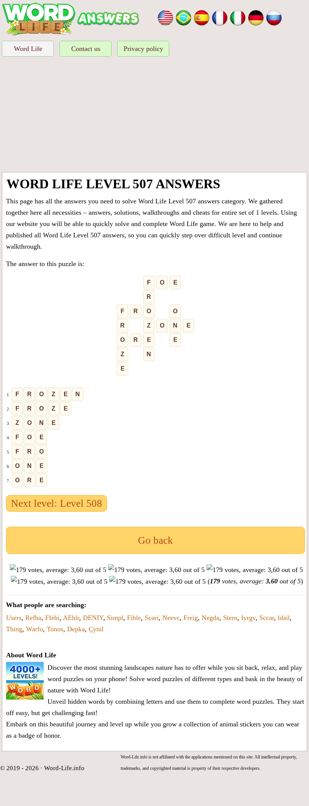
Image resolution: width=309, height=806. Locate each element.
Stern (230, 617)
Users (13, 617)
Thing (14, 629)
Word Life (28, 48)
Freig (191, 617)
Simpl (115, 617)
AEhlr (71, 617)
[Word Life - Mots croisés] (220, 17)
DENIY (93, 617)
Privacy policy (143, 48)
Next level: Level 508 (56, 503)
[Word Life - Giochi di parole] (238, 17)
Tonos (55, 629)
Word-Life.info (64, 768)
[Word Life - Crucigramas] (202, 17)
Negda (210, 617)
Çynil (96, 629)
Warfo (34, 629)
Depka (76, 629)
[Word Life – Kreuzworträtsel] (256, 17)
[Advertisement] (154, 115)
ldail (284, 617)
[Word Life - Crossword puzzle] (165, 17)
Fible (134, 617)
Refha (33, 617)
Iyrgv (248, 617)
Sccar (266, 617)
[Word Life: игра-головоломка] (274, 17)
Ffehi (52, 617)
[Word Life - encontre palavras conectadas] (183, 17)
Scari (152, 617)
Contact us (85, 48)
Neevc (171, 617)
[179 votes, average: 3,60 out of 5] (58, 569)
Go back (155, 540)
